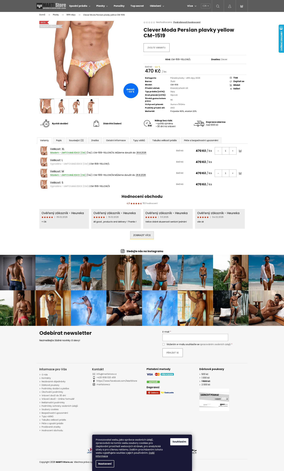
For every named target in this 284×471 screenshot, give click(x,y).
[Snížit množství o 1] (218, 150)
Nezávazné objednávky (53, 381)
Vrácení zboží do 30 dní (54, 395)
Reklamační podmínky (53, 402)
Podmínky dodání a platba (55, 388)
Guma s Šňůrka (177, 104)
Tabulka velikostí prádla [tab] (164, 140)
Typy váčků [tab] (139, 140)
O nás (45, 374)
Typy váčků (47, 416)
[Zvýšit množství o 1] (232, 150)
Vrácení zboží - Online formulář (58, 398)
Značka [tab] (95, 140)
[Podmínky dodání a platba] (160, 378)
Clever (224, 59)
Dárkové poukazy (50, 385)
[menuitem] (79, 6)
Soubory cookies (50, 409)
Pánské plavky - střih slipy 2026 (185, 78)
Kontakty (46, 378)
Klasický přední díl (179, 88)
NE (171, 99)
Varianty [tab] (44, 140)
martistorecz (103, 384)
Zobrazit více (142, 235)
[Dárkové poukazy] (214, 400)
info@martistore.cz (107, 374)
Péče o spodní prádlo (52, 423)
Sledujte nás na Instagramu (145, 251)
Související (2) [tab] (76, 140)
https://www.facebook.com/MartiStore (117, 380)
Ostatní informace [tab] (116, 140)
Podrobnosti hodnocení (187, 22)
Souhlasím (179, 441)
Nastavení (105, 463)
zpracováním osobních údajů (215, 344)
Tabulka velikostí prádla (54, 419)
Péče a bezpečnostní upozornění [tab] (201, 140)
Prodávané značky (51, 426)
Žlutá (172, 81)
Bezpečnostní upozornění (55, 412)
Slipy (172, 91)
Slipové (174, 95)
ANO (172, 107)
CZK (205, 5)
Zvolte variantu (156, 47)
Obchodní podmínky (52, 391)
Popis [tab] (59, 140)
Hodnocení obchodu (142, 196)
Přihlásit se (173, 352)
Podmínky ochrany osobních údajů (60, 405)
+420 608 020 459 (106, 377)
